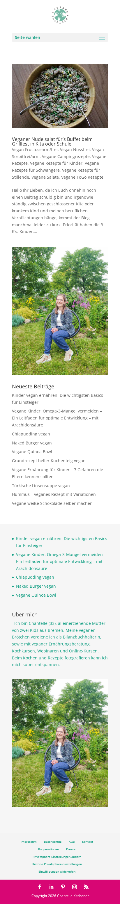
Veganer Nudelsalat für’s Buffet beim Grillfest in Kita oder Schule (52, 141)
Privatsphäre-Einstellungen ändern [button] (57, 857)
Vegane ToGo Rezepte (82, 177)
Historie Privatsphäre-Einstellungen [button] (57, 864)
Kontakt (87, 842)
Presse (70, 849)
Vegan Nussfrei (75, 149)
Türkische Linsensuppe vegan (41, 485)
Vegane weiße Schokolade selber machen (52, 503)
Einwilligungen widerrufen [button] (56, 871)
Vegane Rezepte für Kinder (56, 163)
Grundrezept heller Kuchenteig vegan (49, 460)
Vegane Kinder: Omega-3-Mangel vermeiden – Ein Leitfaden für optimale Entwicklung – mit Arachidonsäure (57, 418)
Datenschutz (52, 842)
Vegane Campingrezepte (66, 156)
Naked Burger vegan (32, 443)
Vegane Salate (45, 177)
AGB (72, 842)
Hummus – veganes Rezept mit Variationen (54, 494)
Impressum (29, 842)
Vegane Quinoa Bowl (32, 451)
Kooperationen (48, 849)
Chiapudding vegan (31, 434)
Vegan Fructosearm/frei (35, 149)
